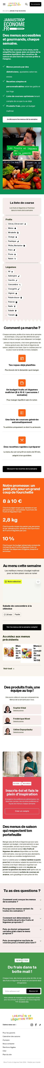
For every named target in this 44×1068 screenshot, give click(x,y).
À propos (6, 1040)
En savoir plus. (24, 1002)
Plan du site (7, 1054)
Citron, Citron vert (16, 224)
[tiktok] (40, 1024)
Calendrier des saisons (11, 1036)
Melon (11, 228)
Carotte (11, 280)
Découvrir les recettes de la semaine (22, 469)
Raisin (11, 259)
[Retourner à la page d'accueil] (14, 4)
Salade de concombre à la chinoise (17, 607)
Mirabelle (12, 233)
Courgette (12, 289)
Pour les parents (9, 1033)
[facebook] (36, 1024)
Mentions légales (9, 1047)
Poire (10, 250)
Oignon (11, 293)
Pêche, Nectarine (15, 246)
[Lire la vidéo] (22, 158)
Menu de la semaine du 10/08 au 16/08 (38, 653)
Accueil (5, 11)
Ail (9, 271)
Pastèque (12, 241)
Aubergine (12, 276)
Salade (11, 311)
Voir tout (7, 669)
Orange (11, 237)
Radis (10, 306)
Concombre (13, 284)
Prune (11, 254)
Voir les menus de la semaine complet (22, 627)
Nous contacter (8, 1044)
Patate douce (14, 298)
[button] (22, 901)
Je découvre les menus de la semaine (22, 119)
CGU (4, 1051)
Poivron (11, 302)
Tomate (11, 315)
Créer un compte (22, 811)
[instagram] (32, 1024)
